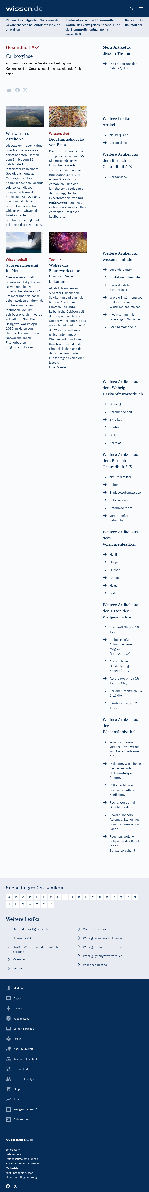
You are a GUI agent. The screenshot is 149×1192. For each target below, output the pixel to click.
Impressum (13, 1149)
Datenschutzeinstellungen (22, 1159)
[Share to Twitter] (25, 90)
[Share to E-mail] (9, 90)
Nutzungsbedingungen (19, 1173)
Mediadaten (13, 1168)
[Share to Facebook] (17, 90)
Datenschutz (13, 1154)
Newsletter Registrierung (21, 1177)
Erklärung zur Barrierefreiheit (23, 1163)
